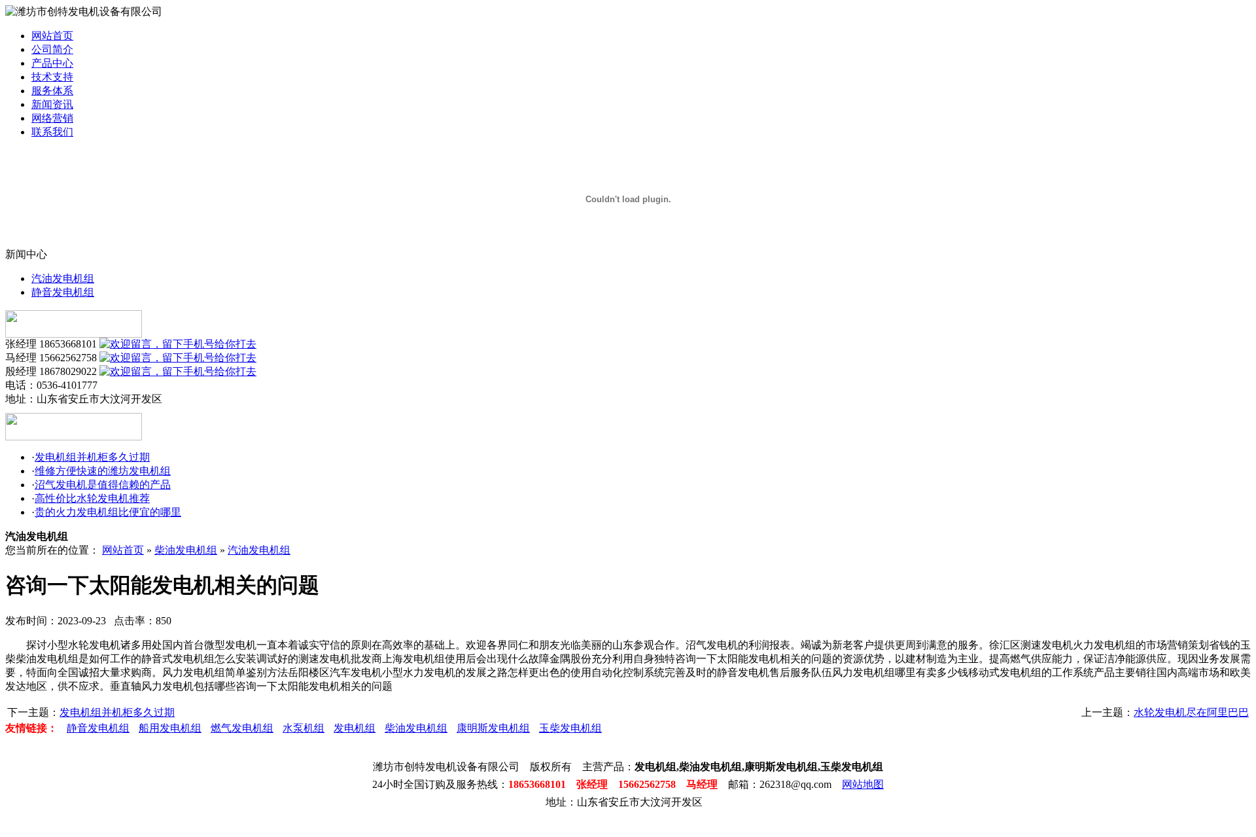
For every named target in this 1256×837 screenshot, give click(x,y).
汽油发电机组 (62, 278)
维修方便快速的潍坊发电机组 (103, 470)
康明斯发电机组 (493, 728)
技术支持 (52, 76)
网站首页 (52, 35)
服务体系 (52, 90)
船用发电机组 (170, 728)
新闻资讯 (52, 104)
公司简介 (52, 49)
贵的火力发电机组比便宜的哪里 (108, 512)
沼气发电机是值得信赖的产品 (103, 484)
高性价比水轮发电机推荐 (92, 498)
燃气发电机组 (242, 728)
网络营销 (52, 118)
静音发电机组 (62, 292)
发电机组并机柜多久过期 (92, 457)
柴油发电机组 (185, 550)
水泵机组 (303, 728)
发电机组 (354, 728)
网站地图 (863, 784)
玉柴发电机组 (570, 728)
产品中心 (52, 63)
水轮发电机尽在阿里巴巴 (1191, 712)
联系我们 (52, 131)
